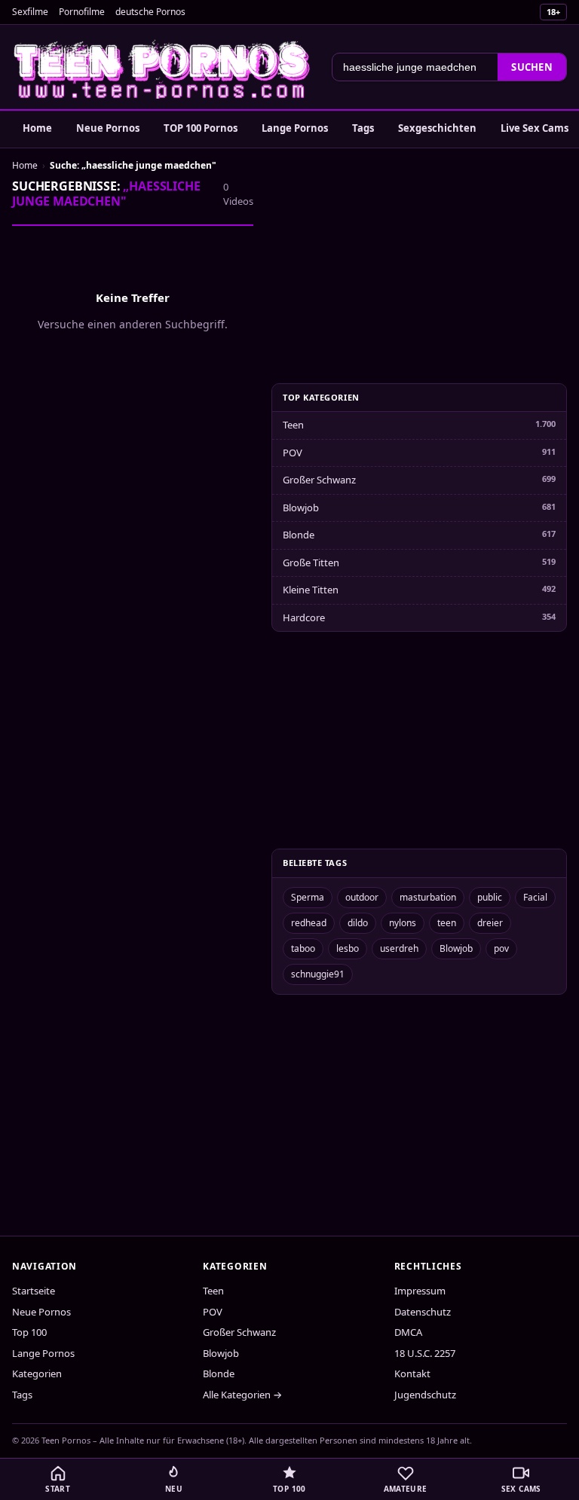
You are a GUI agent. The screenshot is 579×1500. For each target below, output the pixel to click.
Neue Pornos (107, 128)
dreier (490, 922)
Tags (363, 128)
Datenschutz (422, 1312)
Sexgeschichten (437, 128)
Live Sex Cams (534, 128)
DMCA (408, 1332)
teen (446, 922)
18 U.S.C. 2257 (424, 1353)
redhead (308, 922)
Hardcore (304, 617)
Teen (293, 424)
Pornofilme (82, 11)
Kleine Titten (311, 589)
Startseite (33, 1290)
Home (37, 128)
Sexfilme (30, 11)
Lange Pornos (295, 128)
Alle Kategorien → (242, 1394)
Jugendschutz (425, 1394)
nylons (402, 922)
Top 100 (29, 1332)
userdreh (399, 948)
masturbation (428, 897)
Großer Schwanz (319, 479)
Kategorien (37, 1373)
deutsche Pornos (150, 11)
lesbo (347, 948)
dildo (358, 922)
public (489, 897)
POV (292, 452)
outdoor (361, 897)
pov (501, 948)
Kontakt (412, 1373)
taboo (303, 948)
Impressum (420, 1290)
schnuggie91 (318, 974)
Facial (535, 897)
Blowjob (301, 507)
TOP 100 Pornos (200, 128)
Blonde (298, 534)
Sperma (307, 897)
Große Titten (311, 562)
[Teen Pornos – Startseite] (163, 67)
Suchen (532, 67)
